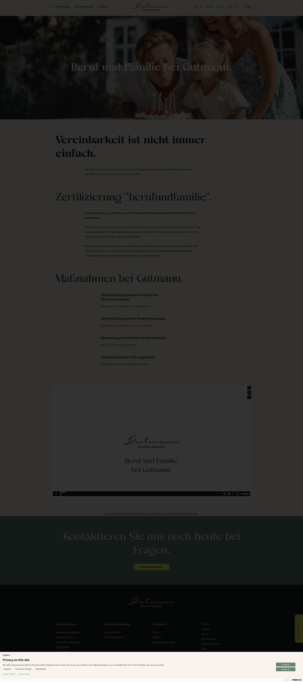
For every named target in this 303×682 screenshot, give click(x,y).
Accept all (286, 665)
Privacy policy (24, 674)
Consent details (9, 674)
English (6, 655)
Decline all (286, 669)
